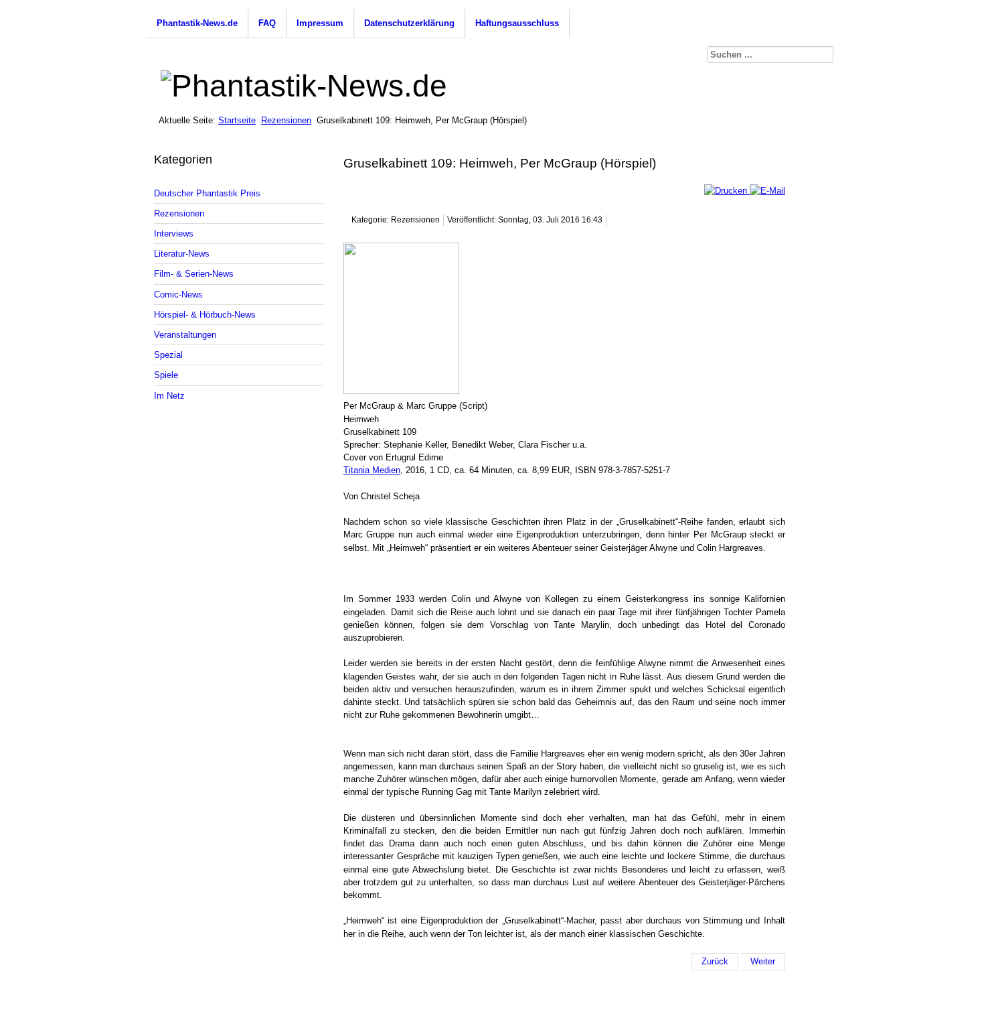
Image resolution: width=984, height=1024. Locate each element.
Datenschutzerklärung (409, 23)
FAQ (267, 23)
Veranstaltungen (185, 335)
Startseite (237, 120)
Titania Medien (371, 470)
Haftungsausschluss (517, 23)
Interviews (173, 234)
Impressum (320, 23)
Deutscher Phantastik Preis (207, 193)
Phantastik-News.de (197, 23)
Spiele (166, 375)
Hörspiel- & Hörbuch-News (205, 315)
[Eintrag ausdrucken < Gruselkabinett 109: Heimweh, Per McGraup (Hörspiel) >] (727, 191)
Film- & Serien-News (194, 274)
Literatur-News (182, 254)
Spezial (168, 355)
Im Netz (169, 396)
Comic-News (178, 295)
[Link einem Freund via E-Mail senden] (767, 191)
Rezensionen (286, 120)
